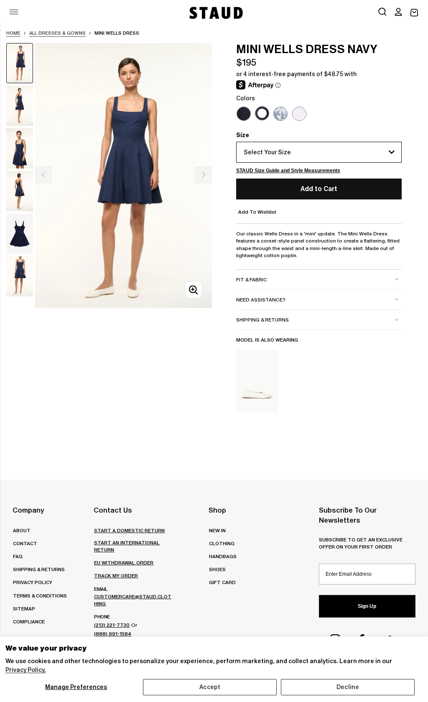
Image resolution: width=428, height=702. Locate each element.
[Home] (215, 13)
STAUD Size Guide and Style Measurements (288, 171)
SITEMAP (24, 608)
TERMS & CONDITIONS (40, 595)
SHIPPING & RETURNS (39, 569)
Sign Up (367, 606)
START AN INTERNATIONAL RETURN (127, 546)
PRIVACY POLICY (32, 582)
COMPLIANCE (29, 621)
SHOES (217, 569)
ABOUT (22, 530)
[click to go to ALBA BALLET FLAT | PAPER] (257, 381)
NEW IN (217, 530)
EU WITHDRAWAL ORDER (123, 562)
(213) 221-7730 (112, 624)
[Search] (382, 12)
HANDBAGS (223, 556)
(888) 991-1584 (112, 633)
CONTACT (25, 543)
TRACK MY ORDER (116, 575)
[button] (398, 12)
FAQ (18, 556)
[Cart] (414, 13)
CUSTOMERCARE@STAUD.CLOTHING (132, 600)
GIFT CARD (222, 582)
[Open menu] (13, 12)
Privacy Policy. (25, 670)
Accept (209, 687)
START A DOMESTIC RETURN (129, 530)
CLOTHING (221, 543)
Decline (347, 687)
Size (242, 135)
